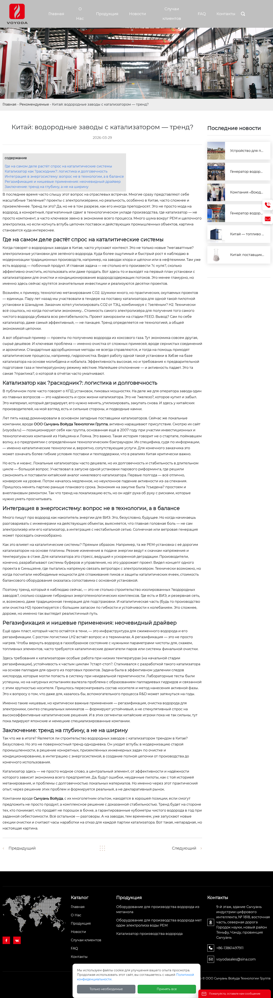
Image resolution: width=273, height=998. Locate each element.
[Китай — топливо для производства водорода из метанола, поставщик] (216, 234)
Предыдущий (22, 848)
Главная (9, 104)
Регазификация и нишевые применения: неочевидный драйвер (63, 182)
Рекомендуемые (34, 104)
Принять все (167, 989)
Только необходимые (106, 989)
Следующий (184, 848)
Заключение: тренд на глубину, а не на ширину (47, 187)
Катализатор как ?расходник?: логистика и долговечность (56, 171)
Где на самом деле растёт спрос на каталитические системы (58, 166)
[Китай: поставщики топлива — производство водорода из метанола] (216, 255)
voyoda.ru (12, 430)
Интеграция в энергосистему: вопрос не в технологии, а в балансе (64, 176)
